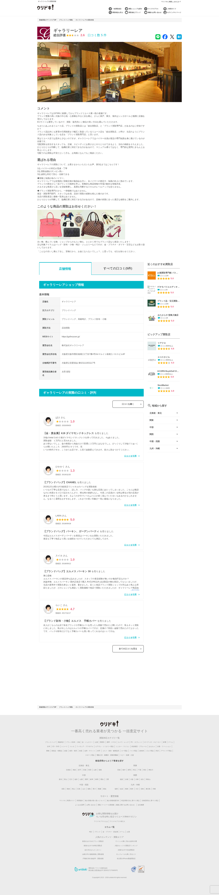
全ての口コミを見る (128, 649)
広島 (78, 789)
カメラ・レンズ (123, 742)
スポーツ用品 (89, 755)
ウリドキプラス (153, 9)
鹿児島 (148, 789)
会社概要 (141, 805)
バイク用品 (133, 751)
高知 (104, 789)
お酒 (96, 742)
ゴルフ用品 (150, 751)
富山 (65, 779)
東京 (144, 770)
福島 (100, 770)
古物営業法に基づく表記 (150, 800)
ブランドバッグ (50, 742)
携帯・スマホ (111, 742)
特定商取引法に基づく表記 (130, 800)
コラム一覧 (109, 827)
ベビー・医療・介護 (127, 755)
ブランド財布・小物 (73, 742)
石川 (70, 779)
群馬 (129, 770)
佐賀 (121, 789)
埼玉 (134, 770)
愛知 (102, 779)
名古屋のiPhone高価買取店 (126, 858)
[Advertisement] (65, 680)
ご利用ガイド (171, 9)
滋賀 (121, 779)
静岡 (96, 779)
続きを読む (136, 590)
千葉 (139, 770)
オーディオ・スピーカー (152, 742)
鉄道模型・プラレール (139, 746)
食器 (80, 751)
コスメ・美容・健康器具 (110, 751)
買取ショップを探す (135, 9)
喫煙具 (102, 742)
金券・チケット (89, 751)
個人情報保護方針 (113, 800)
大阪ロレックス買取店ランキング (126, 846)
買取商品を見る (117, 12)
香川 (94, 789)
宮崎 (142, 789)
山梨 (81, 779)
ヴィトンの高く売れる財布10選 (126, 841)
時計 (90, 832)
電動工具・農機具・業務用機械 (107, 755)
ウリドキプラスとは (101, 821)
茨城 (118, 770)
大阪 (131, 779)
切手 (98, 751)
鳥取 (63, 789)
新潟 (60, 779)
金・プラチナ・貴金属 (110, 832)
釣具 (157, 751)
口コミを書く (128, 404)
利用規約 (80, 800)
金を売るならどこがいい (93, 850)
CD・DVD (55, 746)
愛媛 (99, 789)
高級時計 (61, 742)
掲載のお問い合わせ (154, 12)
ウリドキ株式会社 (101, 868)
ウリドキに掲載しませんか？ (171, 2)
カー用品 (124, 751)
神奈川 (151, 770)
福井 (76, 779)
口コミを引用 (130, 456)
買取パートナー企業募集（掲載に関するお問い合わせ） (117, 805)
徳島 (89, 789)
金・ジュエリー (87, 742)
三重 (107, 779)
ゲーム (170, 742)
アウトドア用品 (166, 751)
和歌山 (148, 779)
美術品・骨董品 (56, 751)
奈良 (142, 779)
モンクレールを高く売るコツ (126, 854)
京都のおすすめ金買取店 (126, 850)
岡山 (73, 789)
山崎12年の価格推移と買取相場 (93, 854)
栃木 (124, 770)
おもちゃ (152, 746)
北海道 (68, 770)
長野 (86, 779)
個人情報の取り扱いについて (95, 800)
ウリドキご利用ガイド (67, 800)
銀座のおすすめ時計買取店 (93, 846)
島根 (68, 789)
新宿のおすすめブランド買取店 (93, 841)
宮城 (84, 770)
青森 (74, 770)
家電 (164, 742)
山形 (95, 770)
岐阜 (91, 779)
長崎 (126, 789)
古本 (48, 746)
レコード (64, 746)
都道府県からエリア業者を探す (109, 761)
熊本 (131, 789)
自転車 (141, 751)
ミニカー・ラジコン (122, 746)
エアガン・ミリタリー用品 (104, 746)
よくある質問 (79, 805)
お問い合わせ (91, 805)
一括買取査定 (116, 9)
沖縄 (154, 789)
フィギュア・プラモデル (84, 746)
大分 (137, 789)
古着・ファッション (164, 746)
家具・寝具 (73, 751)
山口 (83, 789)
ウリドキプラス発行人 (117, 821)
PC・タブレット (136, 742)
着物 (47, 751)
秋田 (89, 770)
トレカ (72, 746)
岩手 (79, 770)
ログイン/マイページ (174, 12)
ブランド (97, 832)
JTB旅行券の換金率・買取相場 (93, 858)
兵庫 (137, 779)
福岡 (116, 789)
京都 (126, 779)
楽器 (65, 751)
